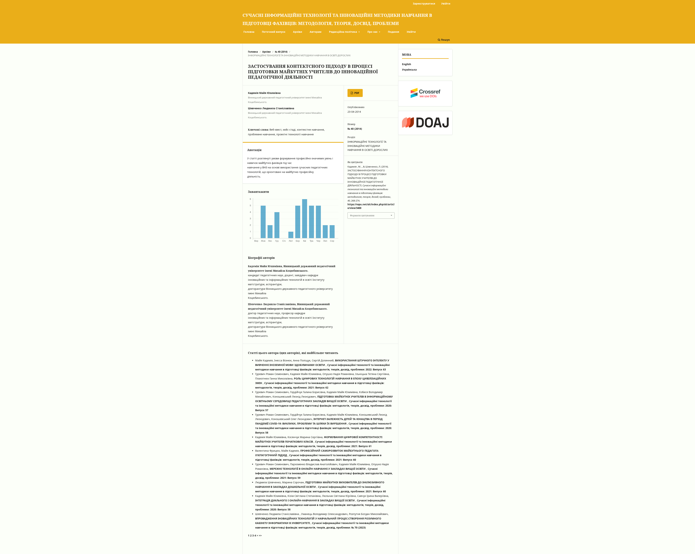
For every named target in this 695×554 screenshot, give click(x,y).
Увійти (411, 31)
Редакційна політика (343, 31)
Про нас (372, 31)
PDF (356, 93)
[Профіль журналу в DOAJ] (425, 122)
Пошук (445, 39)
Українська (409, 69)
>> (260, 535)
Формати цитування (362, 215)
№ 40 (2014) (281, 51)
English (406, 64)
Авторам (315, 31)
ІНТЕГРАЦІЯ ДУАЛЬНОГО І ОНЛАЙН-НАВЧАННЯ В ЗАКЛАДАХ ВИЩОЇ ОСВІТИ (305, 500)
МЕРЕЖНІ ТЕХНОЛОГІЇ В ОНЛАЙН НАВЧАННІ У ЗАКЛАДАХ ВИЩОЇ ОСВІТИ (318, 468)
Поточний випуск (273, 31)
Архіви (297, 31)
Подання (393, 31)
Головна (248, 31)
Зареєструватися (424, 3)
